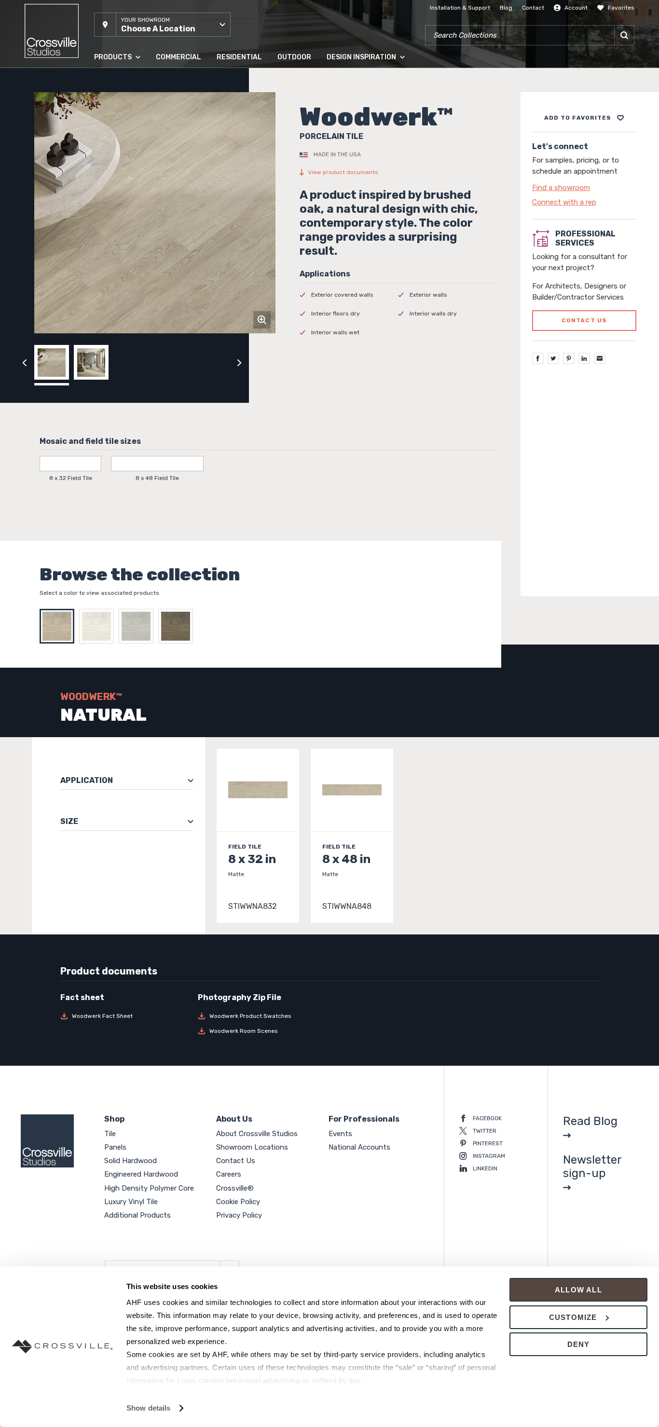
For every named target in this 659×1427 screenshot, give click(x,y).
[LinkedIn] (584, 359)
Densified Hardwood (122, 158)
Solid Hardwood (116, 120)
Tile (99, 81)
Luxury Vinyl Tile (116, 197)
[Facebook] (538, 359)
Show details (148, 1408)
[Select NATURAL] (59, 626)
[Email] (599, 359)
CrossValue (109, 216)
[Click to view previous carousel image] (25, 362)
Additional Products (122, 236)
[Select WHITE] (99, 626)
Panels (103, 100)
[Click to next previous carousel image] (239, 362)
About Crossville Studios (257, 1133)
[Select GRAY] (138, 626)
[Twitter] (553, 359)
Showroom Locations (252, 1147)
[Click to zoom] (262, 320)
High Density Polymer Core (131, 178)
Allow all (578, 1290)
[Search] (624, 35)
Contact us (584, 320)
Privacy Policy (239, 1215)
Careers (228, 1174)
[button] (162, 25)
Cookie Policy (238, 1201)
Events (340, 1133)
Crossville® (235, 1188)
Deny (578, 1344)
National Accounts (359, 1147)
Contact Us (235, 1160)
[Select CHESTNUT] (178, 626)
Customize (573, 1317)
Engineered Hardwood (125, 139)
